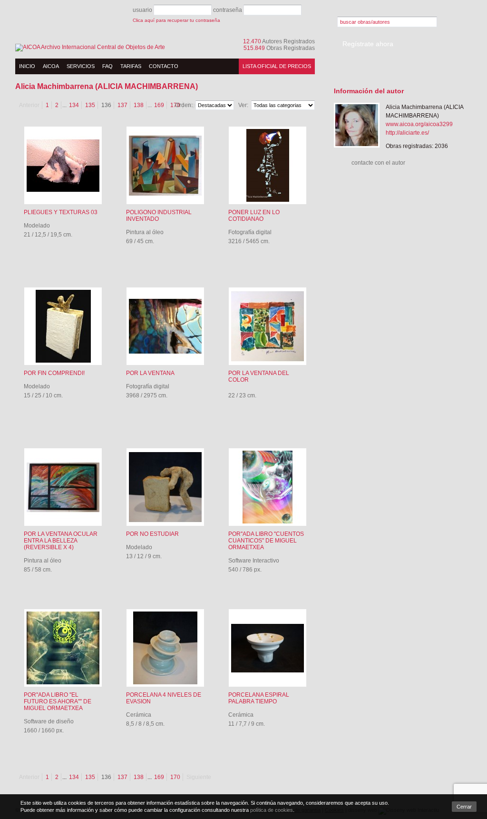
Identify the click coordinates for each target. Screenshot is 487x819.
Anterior (29, 105)
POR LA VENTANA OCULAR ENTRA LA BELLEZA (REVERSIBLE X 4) (60, 541)
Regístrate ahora (367, 44)
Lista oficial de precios (277, 66)
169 (159, 777)
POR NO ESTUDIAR (152, 534)
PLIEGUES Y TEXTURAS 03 (60, 212)
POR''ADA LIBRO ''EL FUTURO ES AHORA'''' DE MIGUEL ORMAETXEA (57, 701)
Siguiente (198, 777)
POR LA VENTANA (150, 373)
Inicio (27, 66)
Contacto (163, 66)
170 (175, 777)
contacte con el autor (378, 162)
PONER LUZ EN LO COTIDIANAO (254, 215)
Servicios (81, 66)
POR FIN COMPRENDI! (54, 373)
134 (74, 105)
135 (90, 105)
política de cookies (271, 810)
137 (122, 105)
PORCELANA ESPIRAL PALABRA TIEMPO (258, 698)
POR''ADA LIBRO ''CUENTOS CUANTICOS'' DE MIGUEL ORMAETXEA (266, 541)
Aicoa (51, 66)
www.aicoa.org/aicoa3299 (419, 124)
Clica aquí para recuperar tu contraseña (176, 20)
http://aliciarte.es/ (407, 132)
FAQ (107, 66)
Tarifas (130, 66)
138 (139, 105)
